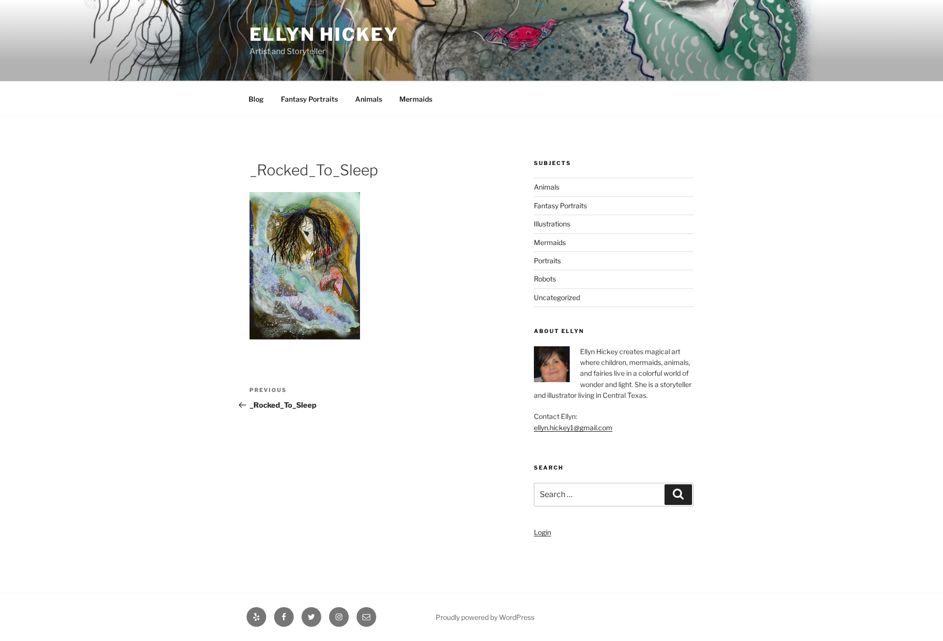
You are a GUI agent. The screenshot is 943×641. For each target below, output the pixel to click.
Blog (256, 99)
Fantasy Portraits (309, 99)
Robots (545, 279)
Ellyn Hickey (324, 34)
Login (542, 532)
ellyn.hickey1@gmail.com (573, 427)
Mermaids (415, 99)
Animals (368, 99)
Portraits (547, 260)
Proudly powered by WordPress (485, 617)
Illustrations (552, 224)
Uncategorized (557, 297)
